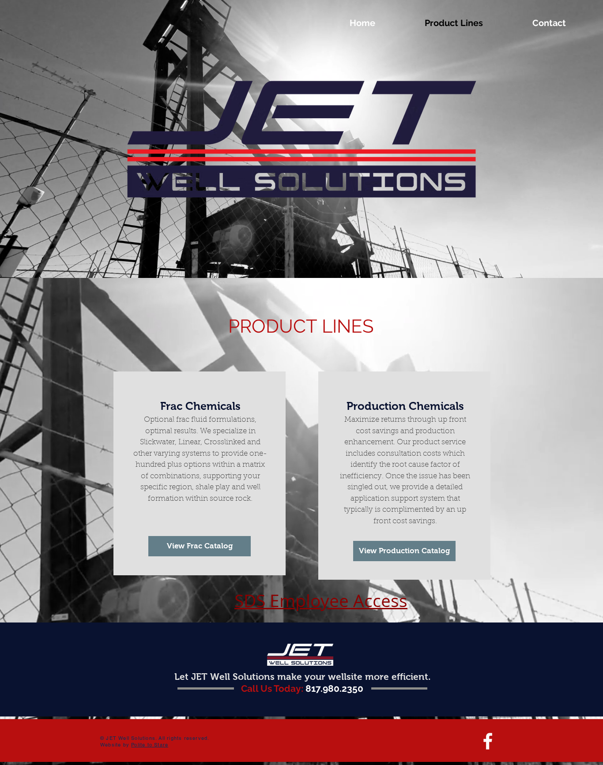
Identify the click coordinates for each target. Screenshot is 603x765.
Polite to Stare (149, 745)
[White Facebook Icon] (488, 741)
